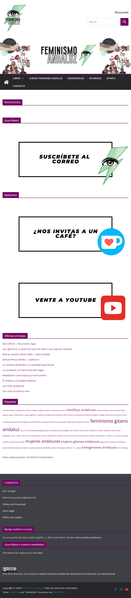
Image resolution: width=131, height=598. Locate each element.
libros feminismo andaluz (52, 436)
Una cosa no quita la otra (16, 391)
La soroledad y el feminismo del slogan (23, 370)
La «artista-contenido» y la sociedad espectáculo (28, 364)
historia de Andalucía (88, 430)
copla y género (30, 415)
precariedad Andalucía (12, 448)
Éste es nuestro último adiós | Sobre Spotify (26, 354)
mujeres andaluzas (42, 441)
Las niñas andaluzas (13, 385)
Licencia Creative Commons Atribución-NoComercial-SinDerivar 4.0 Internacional (71, 573)
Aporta (111, 78)
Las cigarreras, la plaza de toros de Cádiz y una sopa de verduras (37, 349)
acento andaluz (31, 410)
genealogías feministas (69, 430)
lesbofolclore (36, 436)
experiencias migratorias (21, 422)
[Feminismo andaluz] (6, 82)
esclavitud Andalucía (83, 415)
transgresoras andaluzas (99, 447)
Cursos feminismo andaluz (45, 78)
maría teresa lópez (17, 442)
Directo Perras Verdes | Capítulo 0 (21, 359)
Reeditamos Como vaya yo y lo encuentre (24, 375)
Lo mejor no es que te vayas (116, 436)
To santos (77, 448)
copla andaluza (102, 410)
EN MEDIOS (95, 78)
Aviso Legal (8, 510)
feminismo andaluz (40, 422)
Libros (17, 78)
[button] (22, 78)
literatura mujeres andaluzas (92, 436)
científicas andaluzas (81, 410)
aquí (40, 552)
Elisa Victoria (68, 415)
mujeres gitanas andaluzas (80, 441)
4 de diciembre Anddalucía (14, 410)
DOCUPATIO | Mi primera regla (19, 343)
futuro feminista (27, 430)
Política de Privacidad (14, 504)
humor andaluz (104, 430)
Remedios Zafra (49, 448)
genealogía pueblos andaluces (47, 430)
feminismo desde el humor (78, 422)
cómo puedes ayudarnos (87, 537)
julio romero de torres (21, 436)
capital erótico (44, 410)
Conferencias (75, 78)
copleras (40, 415)
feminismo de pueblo (58, 422)
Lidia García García (72, 436)
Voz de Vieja (123, 448)
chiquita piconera (58, 410)
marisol (6, 442)
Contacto (19, 85)
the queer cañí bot (64, 448)
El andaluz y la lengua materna (19, 380)
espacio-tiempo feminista (102, 415)
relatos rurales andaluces (32, 448)
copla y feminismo (16, 415)
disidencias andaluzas (54, 415)
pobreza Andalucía (117, 442)
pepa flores (104, 442)
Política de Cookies (12, 517)
